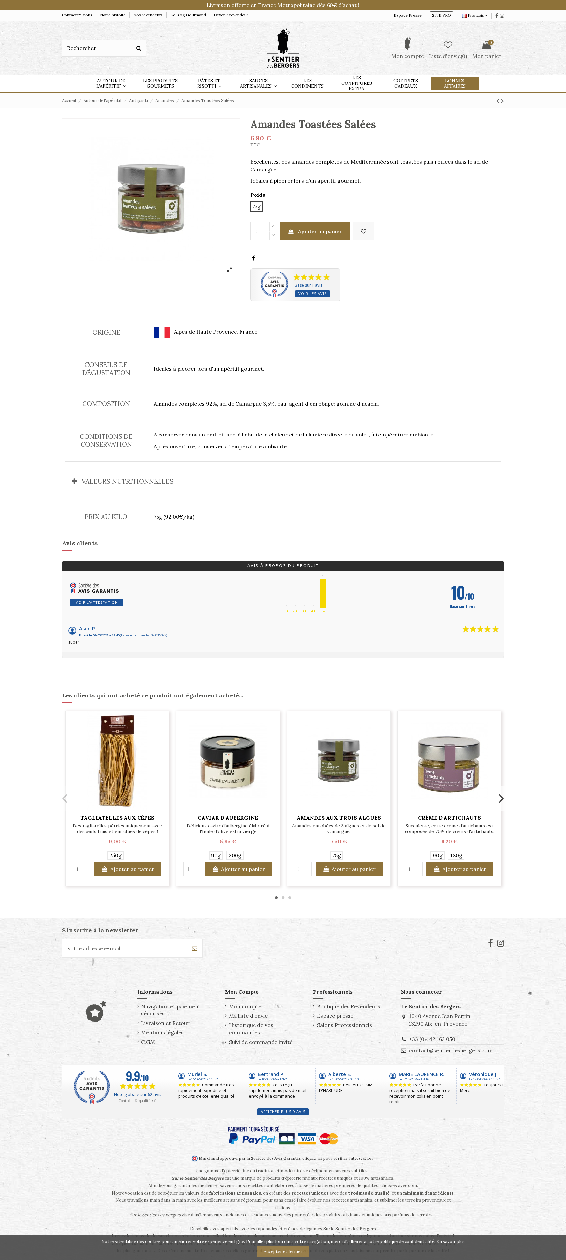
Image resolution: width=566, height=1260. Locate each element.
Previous (65, 798)
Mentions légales (162, 1032)
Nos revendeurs (148, 14)
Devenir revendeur (231, 14)
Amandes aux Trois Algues (339, 817)
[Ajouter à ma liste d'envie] (363, 231)
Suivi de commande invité (260, 1042)
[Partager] (253, 258)
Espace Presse (408, 15)
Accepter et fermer (283, 1251)
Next (501, 798)
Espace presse (335, 1015)
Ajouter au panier (320, 231)
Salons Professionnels (344, 1025)
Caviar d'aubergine (228, 817)
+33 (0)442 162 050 (432, 1039)
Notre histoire (113, 14)
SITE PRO (441, 15)
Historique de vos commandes (251, 1028)
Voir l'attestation (97, 602)
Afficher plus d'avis (283, 1111)
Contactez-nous (77, 14)
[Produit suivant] (502, 101)
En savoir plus (450, 1241)
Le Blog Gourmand (188, 14)
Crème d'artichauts (449, 817)
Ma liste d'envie (248, 1015)
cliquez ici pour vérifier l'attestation (337, 1158)
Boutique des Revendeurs (348, 1006)
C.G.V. (148, 1042)
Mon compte (245, 1006)
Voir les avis (312, 293)
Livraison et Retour (165, 1023)
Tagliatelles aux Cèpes (117, 817)
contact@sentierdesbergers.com (451, 1050)
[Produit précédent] (498, 101)
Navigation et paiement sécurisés (170, 1010)
